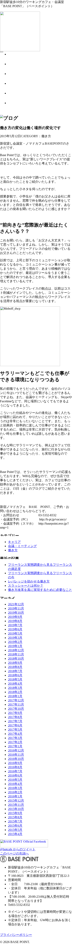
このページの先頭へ (14, 853)
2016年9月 (15, 763)
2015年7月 (15, 821)
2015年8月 (15, 817)
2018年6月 (15, 675)
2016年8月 (15, 767)
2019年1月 (15, 646)
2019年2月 (15, 642)
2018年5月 (15, 679)
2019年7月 (15, 625)
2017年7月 (15, 721)
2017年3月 (15, 738)
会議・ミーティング (22, 546)
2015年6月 (15, 825)
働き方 (13, 550)
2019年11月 (16, 608)
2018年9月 (15, 662)
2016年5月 (15, 779)
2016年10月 (16, 758)
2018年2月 (15, 692)
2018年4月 (15, 683)
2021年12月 (16, 604)
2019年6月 (15, 629)
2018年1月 (15, 696)
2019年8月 (15, 621)
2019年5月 (15, 633)
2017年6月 (15, 725)
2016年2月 (15, 792)
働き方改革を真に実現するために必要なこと (40, 589)
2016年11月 (16, 754)
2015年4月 (15, 834)
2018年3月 (15, 687)
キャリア (14, 542)
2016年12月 (16, 750)
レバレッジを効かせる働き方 (29, 581)
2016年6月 (15, 775)
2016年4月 (15, 784)
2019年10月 (16, 612)
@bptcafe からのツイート (17, 849)
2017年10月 (16, 708)
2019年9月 (15, 616)
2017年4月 (15, 733)
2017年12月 (16, 700)
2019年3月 (15, 637)
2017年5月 (15, 729)
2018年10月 (16, 658)
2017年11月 (16, 704)
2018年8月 (15, 667)
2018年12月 (16, 650)
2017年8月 (15, 717)
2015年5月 (15, 829)
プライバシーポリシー (16, 934)
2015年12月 (16, 800)
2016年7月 (15, 771)
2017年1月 (15, 746)
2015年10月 (16, 809)
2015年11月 (16, 804)
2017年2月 (15, 742)
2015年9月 (15, 813)
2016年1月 (15, 796)
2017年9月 (15, 713)
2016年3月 (15, 788)
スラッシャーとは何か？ (25, 585)
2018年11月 (16, 654)
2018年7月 (15, 671)
